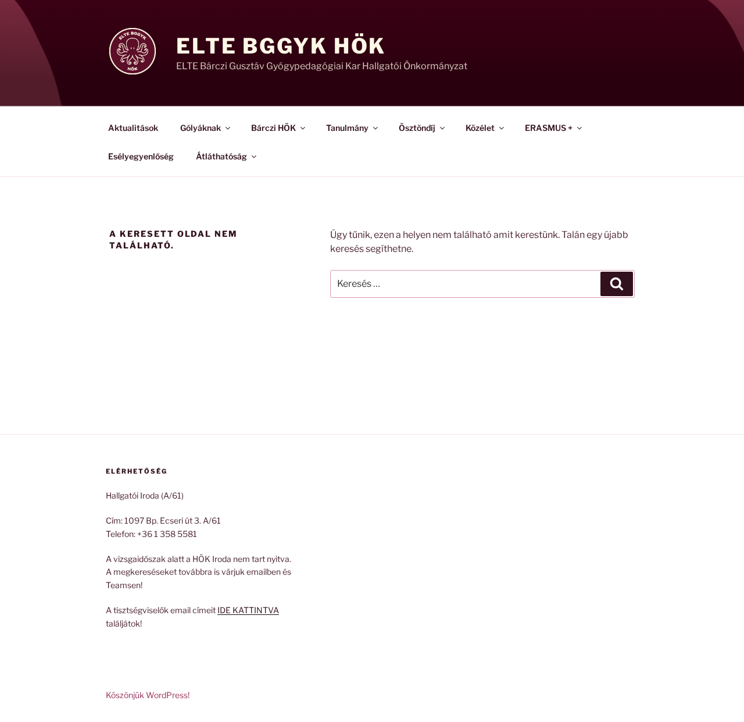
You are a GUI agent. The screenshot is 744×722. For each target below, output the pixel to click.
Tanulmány (347, 128)
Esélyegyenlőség (141, 156)
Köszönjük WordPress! (147, 695)
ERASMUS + (549, 128)
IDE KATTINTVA (248, 610)
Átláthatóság (221, 156)
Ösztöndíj (417, 128)
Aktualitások (133, 128)
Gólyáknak (200, 128)
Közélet (480, 128)
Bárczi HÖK (273, 128)
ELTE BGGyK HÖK (281, 46)
